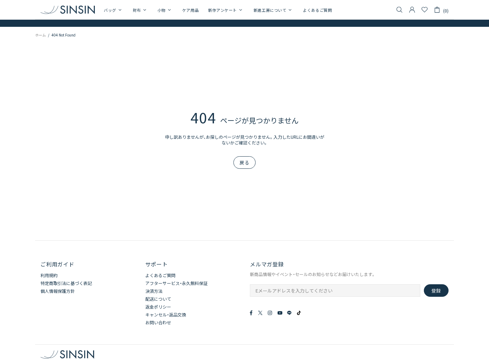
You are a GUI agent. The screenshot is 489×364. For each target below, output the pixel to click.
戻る (244, 162)
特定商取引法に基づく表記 (66, 283)
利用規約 (49, 275)
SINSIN (67, 9)
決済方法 (154, 291)
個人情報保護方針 (57, 291)
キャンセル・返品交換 (165, 315)
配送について (158, 299)
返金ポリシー (158, 307)
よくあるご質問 (160, 275)
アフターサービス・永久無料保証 (176, 283)
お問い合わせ (158, 322)
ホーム (40, 35)
